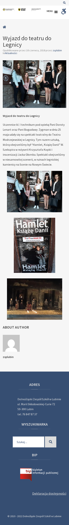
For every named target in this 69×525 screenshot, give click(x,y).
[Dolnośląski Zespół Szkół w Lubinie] (22, 9)
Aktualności (11, 53)
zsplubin (57, 50)
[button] (50, 12)
